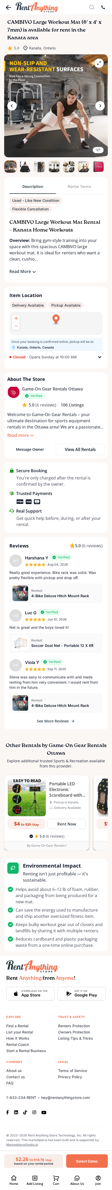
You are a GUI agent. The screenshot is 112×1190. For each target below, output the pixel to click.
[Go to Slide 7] (98, 166)
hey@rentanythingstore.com (65, 1097)
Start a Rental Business (26, 1050)
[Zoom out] (16, 326)
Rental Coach (17, 1044)
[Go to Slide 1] (10, 166)
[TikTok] (25, 1112)
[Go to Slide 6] (83, 166)
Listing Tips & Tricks (75, 1038)
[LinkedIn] (16, 1112)
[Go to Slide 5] (69, 166)
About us (14, 1070)
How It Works (17, 1038)
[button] (56, 105)
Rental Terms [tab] (79, 186)
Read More (20, 271)
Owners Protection (74, 1032)
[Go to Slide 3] (39, 166)
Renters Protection (74, 1026)
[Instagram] (34, 1112)
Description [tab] (32, 186)
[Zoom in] (16, 318)
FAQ (10, 1083)
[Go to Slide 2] (25, 166)
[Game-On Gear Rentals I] (13, 392)
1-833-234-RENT (21, 1097)
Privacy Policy (70, 1077)
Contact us (15, 1077)
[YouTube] (44, 1112)
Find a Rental (17, 1026)
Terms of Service (72, 1070)
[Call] (103, 7)
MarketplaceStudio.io (22, 1145)
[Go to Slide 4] (54, 166)
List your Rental (19, 1032)
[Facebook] (8, 1112)
